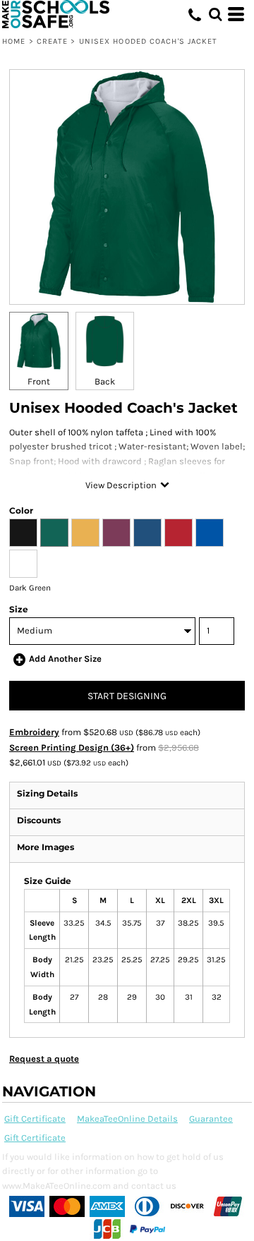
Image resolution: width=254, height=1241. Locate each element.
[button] (215, 14)
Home (13, 41)
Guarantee (211, 1118)
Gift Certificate (35, 1118)
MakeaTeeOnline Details (127, 1118)
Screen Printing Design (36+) (71, 747)
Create (52, 41)
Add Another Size (65, 658)
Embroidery (34, 732)
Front (39, 381)
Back (105, 381)
